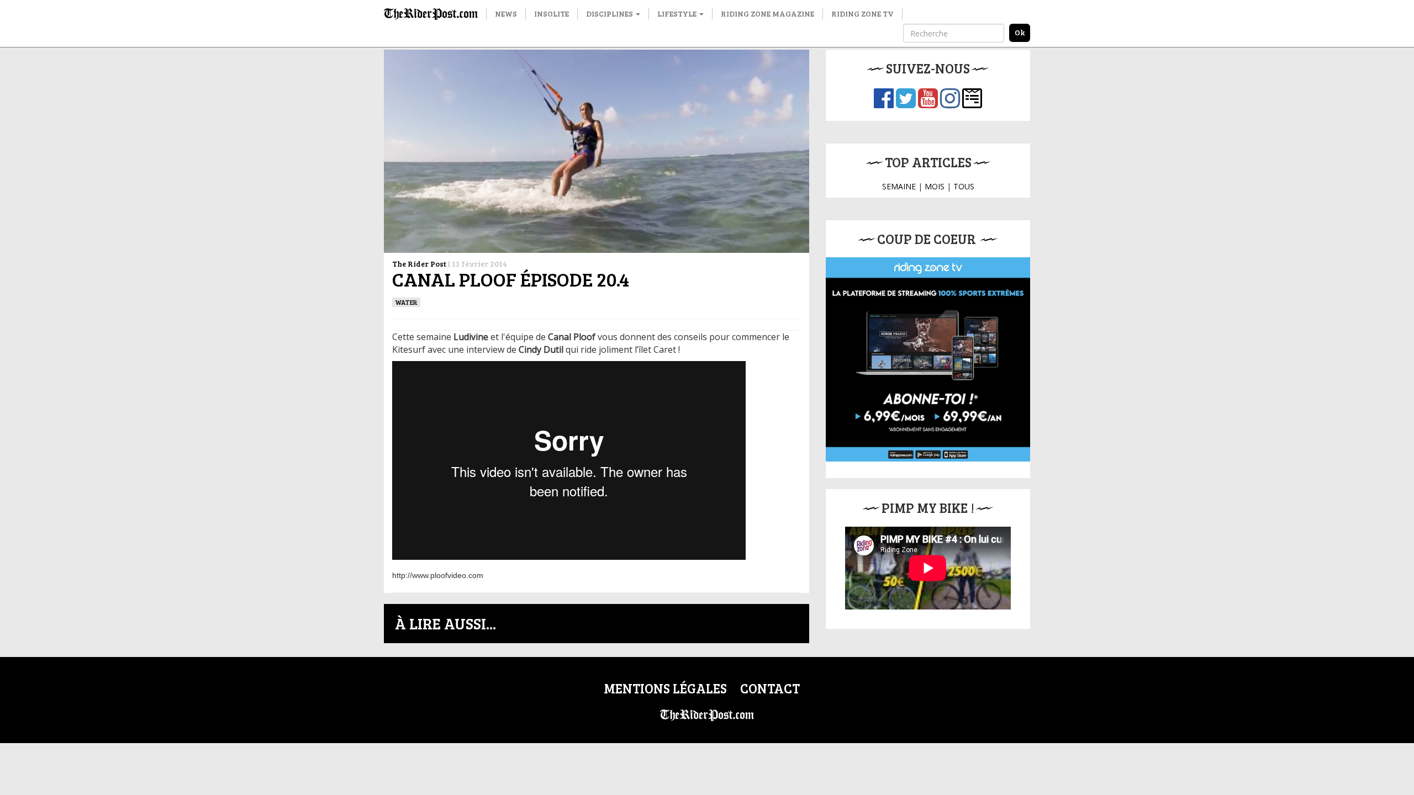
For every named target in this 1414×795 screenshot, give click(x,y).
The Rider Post (419, 263)
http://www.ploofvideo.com (437, 575)
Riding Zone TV (862, 13)
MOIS (935, 186)
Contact (770, 688)
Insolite (551, 13)
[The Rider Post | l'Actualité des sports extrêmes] (431, 14)
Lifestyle (677, 13)
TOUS (963, 186)
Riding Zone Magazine (767, 13)
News (506, 13)
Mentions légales (665, 688)
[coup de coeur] (928, 359)
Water (406, 302)
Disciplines (610, 13)
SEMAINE (899, 186)
